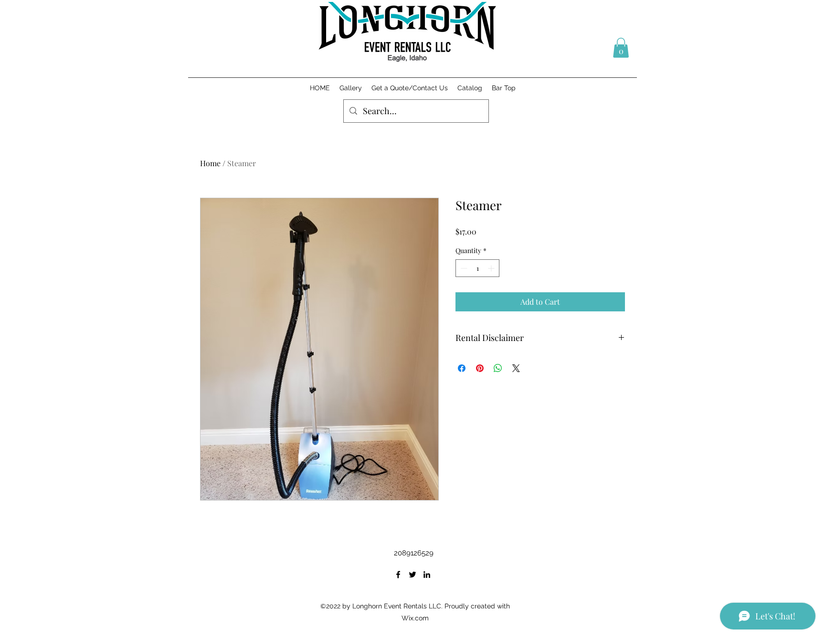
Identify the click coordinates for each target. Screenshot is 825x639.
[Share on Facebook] (461, 368)
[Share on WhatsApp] (498, 368)
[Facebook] (398, 574)
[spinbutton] (477, 268)
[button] (621, 48)
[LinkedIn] (427, 574)
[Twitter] (412, 574)
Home (210, 163)
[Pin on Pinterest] (480, 368)
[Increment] (492, 268)
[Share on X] (516, 368)
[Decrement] (463, 268)
